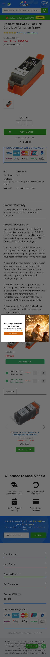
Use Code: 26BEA (13, 333)
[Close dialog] (47, 316)
